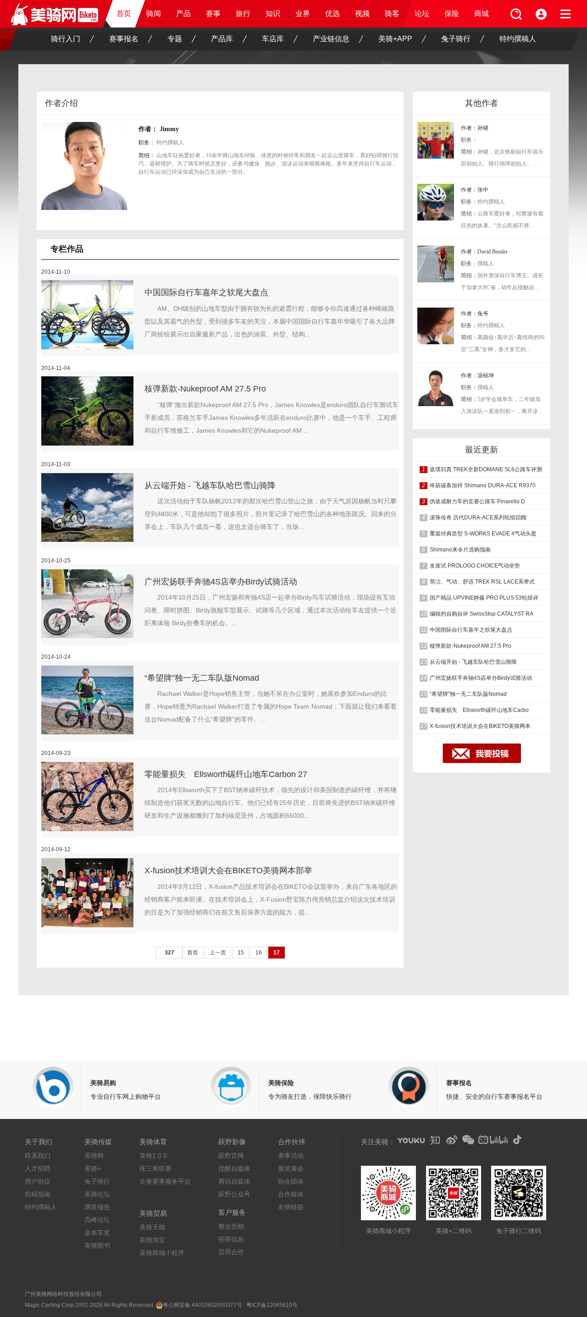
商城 (481, 13)
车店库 (273, 39)
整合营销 (231, 1226)
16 (258, 952)
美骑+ (92, 1168)
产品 (183, 13)
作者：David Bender (484, 251)
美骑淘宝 (152, 1240)
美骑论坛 (97, 1194)
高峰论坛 (97, 1219)
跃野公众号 (234, 1194)
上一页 (218, 952)
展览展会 (291, 1168)
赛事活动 (291, 1155)
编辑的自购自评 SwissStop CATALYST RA (481, 614)
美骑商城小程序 (161, 1252)
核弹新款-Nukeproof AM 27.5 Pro (205, 388)
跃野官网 (231, 1155)
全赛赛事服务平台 (165, 1181)
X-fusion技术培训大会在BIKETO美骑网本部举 (228, 870)
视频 (362, 13)
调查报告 (97, 1207)
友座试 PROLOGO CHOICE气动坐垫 (475, 565)
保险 (451, 13)
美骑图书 (97, 1245)
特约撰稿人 (517, 39)
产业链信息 (331, 39)
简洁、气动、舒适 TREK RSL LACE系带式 (482, 582)
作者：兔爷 (474, 313)
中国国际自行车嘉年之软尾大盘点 (206, 292)
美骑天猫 (152, 1227)
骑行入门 (65, 39)
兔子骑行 (456, 39)
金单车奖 (97, 1232)
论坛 (422, 13)
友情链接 (291, 1207)
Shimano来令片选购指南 (460, 549)
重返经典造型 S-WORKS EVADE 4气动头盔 (483, 533)
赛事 (213, 13)
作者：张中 (474, 190)
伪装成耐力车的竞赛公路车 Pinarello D (477, 501)
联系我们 (37, 1155)
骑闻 (153, 13)
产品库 (222, 39)
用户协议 (37, 1181)
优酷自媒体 (234, 1168)
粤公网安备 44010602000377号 (202, 1305)
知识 (273, 13)
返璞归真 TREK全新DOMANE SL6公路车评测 (486, 469)
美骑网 (94, 1155)
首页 (123, 13)
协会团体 (291, 1181)
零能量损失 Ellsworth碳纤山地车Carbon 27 (225, 774)
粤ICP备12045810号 (272, 1305)
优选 (332, 13)
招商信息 (231, 1239)
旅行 (243, 13)
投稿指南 (37, 1194)
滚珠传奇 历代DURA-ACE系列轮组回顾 (478, 517)
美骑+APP (395, 39)
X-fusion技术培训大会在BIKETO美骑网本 (480, 726)
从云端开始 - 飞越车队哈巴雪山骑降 (210, 485)
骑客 (392, 13)
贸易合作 (231, 1252)
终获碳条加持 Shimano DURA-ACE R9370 (483, 485)
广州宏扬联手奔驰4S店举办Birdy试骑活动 (220, 581)
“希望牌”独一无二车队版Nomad (201, 678)
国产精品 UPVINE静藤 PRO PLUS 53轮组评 (484, 598)
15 (241, 952)
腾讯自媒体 (234, 1181)
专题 (174, 39)
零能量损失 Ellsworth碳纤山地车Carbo (479, 710)
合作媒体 (291, 1194)
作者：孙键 (474, 128)
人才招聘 (37, 1168)
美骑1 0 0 (153, 1155)
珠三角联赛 (155, 1168)
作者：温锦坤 (477, 375)
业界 (302, 13)
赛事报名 (123, 39)
